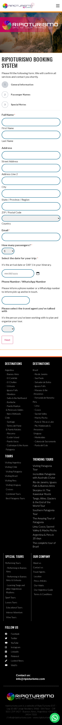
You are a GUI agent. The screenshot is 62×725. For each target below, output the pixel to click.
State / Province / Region (15, 199)
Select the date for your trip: (20, 258)
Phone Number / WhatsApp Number (24, 281)
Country (6, 223)
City (4, 186)
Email (6, 230)
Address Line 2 (10, 174)
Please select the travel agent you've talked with (28, 309)
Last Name (7, 140)
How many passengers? (17, 245)
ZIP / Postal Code (11, 212)
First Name (8, 128)
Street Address (10, 161)
